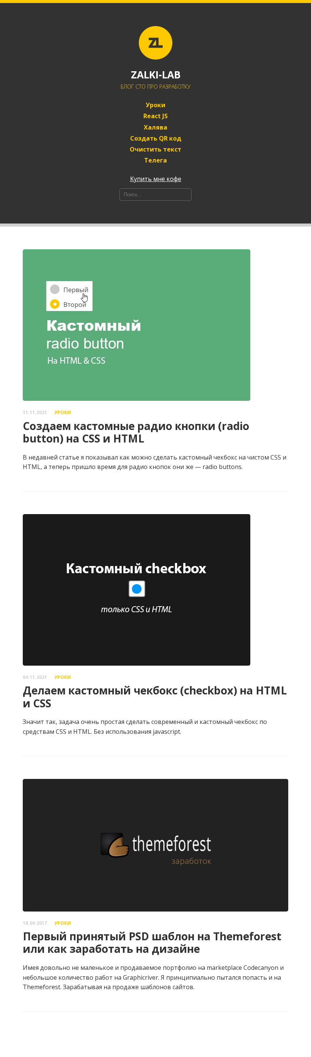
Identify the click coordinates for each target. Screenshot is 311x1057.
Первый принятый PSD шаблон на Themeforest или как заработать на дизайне (152, 942)
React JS (155, 116)
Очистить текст (155, 149)
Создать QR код (155, 138)
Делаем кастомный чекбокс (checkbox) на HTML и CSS (155, 696)
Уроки (155, 105)
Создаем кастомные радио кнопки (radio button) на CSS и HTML (136, 432)
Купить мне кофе (155, 179)
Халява (155, 127)
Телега (155, 160)
